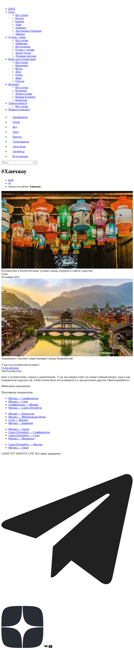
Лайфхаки (21, 43)
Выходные (21, 65)
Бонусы (17, 136)
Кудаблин (21, 90)
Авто (16, 131)
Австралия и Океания (28, 30)
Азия (18, 24)
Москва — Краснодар (21, 413)
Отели (16, 122)
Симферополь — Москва (23, 404)
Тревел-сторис (23, 93)
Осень (19, 74)
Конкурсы (21, 100)
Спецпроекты (21, 141)
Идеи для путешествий (22, 59)
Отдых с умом (16, 37)
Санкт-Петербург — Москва (25, 444)
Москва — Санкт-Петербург (25, 407)
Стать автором (10, 367)
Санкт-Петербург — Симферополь (29, 432)
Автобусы (18, 151)
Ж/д (15, 126)
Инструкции (22, 46)
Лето (18, 71)
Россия (19, 18)
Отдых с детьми (24, 49)
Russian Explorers (25, 96)
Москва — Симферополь (23, 398)
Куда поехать (20, 156)
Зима (18, 78)
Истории (13, 84)
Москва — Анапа (18, 429)
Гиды (11, 11)
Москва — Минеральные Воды (27, 416)
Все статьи (21, 15)
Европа (19, 21)
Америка (20, 27)
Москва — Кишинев (20, 423)
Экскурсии (19, 146)
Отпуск (19, 81)
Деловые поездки (25, 56)
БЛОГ (12, 8)
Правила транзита (19, 109)
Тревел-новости (17, 103)
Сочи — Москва (18, 419)
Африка (20, 33)
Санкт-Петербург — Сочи (23, 435)
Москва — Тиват (18, 447)
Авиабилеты (20, 117)
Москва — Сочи (18, 401)
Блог (11, 179)
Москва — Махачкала (21, 438)
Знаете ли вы (23, 52)
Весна (19, 68)
